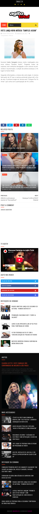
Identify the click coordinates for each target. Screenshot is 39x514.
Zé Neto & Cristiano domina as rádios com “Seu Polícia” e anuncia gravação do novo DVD (24, 419)
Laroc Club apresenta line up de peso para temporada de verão (24, 325)
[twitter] (21, 4)
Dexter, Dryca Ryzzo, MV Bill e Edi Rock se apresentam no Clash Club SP (24, 454)
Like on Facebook (6, 285)
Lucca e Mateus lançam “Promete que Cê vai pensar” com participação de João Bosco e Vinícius (24, 494)
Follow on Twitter (7, 281)
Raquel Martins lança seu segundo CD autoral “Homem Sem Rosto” (25, 307)
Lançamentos (4, 35)
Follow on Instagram (8, 295)
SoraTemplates (16, 511)
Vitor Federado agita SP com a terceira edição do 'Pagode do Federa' (24, 333)
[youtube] (24, 4)
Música (11, 35)
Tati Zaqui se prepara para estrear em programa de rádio (25, 444)
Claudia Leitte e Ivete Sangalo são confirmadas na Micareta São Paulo (15, 364)
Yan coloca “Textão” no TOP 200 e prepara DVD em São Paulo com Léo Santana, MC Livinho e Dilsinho (19, 186)
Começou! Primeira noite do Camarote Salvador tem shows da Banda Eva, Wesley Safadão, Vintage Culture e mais (19, 469)
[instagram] (15, 4)
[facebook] (18, 4)
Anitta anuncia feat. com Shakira (13, 148)
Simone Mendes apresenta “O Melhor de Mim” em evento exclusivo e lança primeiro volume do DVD (19, 167)
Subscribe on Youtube (8, 290)
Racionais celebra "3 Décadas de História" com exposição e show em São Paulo (25, 437)
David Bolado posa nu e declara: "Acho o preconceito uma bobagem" (25, 427)
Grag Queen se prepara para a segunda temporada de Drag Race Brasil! (19, 502)
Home (4, 25)
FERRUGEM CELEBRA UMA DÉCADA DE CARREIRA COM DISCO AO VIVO (18, 477)
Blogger (30, 511)
